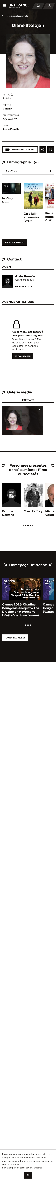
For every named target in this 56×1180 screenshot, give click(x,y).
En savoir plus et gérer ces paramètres (22, 1167)
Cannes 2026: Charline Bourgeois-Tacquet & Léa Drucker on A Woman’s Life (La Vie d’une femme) (20, 610)
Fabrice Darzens (8, 513)
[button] (38, 410)
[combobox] (28, 171)
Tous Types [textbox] (11, 171)
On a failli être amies (31, 215)
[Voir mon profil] (49, 6)
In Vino (7, 198)
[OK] (28, 1175)
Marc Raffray (33, 511)
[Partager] (42, 149)
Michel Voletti (50, 513)
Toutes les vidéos (14, 637)
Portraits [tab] (28, 400)
